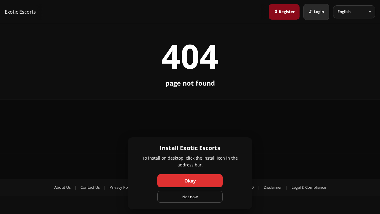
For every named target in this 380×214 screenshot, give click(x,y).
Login (319, 11)
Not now (190, 196)
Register (287, 11)
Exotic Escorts (20, 12)
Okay (190, 181)
